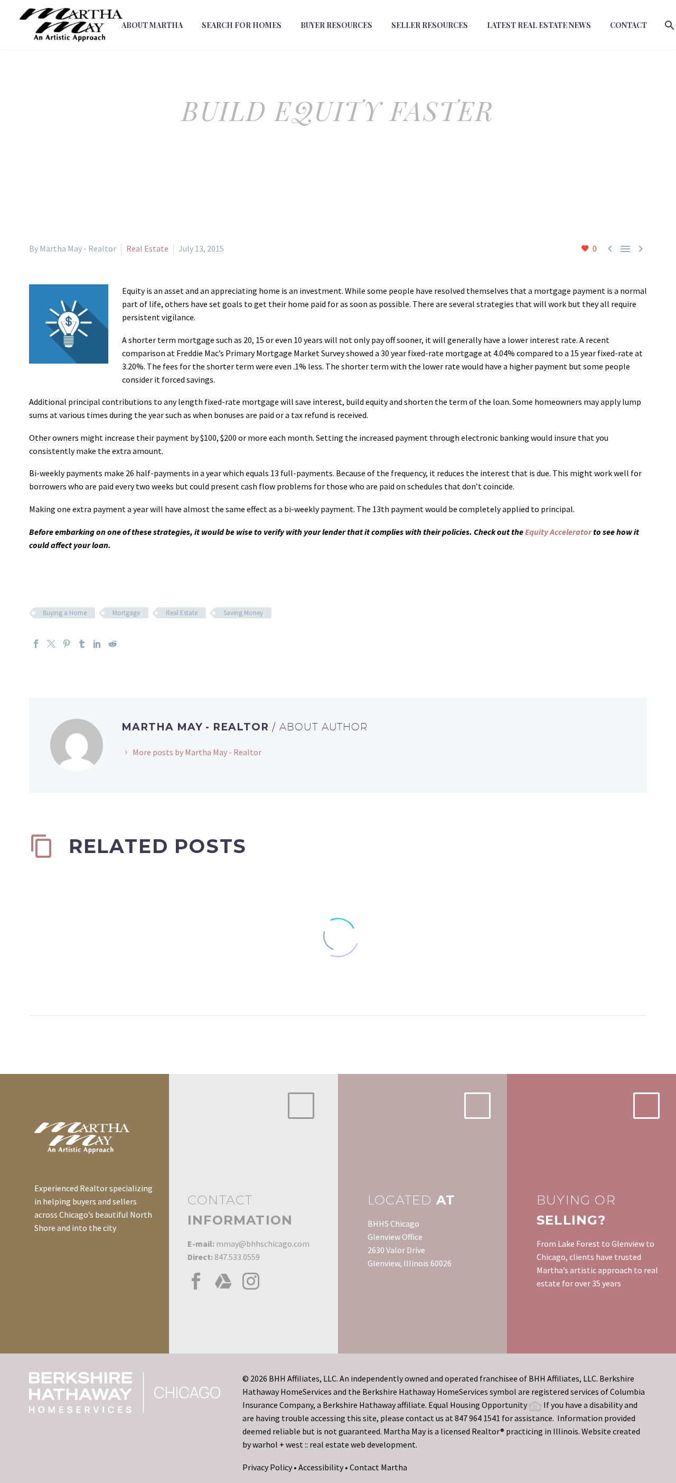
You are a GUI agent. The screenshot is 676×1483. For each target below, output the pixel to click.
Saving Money (243, 612)
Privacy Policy (267, 1467)
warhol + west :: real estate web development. (334, 1444)
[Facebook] (36, 643)
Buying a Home (65, 612)
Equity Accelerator (558, 531)
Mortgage (126, 612)
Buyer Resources (336, 25)
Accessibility (320, 1467)
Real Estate (147, 248)
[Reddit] (112, 643)
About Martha (152, 25)
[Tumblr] (82, 643)
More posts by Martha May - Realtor (197, 752)
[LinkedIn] (97, 643)
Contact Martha (378, 1467)
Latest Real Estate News (539, 25)
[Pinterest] (66, 643)
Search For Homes (241, 25)
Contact (628, 25)
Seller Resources (429, 25)
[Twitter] (51, 643)
